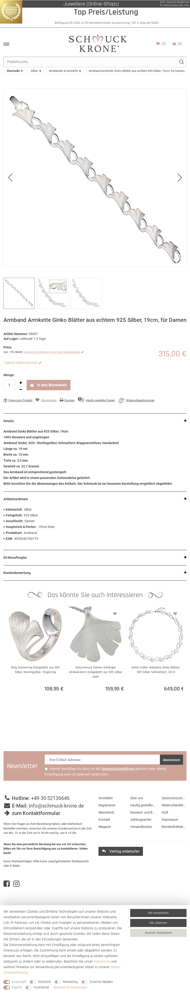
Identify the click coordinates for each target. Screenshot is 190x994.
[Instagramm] (16, 883)
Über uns (136, 798)
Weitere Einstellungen (70, 987)
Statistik (44, 981)
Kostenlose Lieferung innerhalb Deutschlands (52, 352)
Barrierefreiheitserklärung (174, 827)
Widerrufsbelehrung (174, 805)
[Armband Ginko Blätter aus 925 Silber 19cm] (95, 177)
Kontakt (104, 819)
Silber (34, 71)
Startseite (13, 71)
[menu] (6, 44)
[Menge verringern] (20, 390)
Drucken (69, 400)
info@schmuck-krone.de (56, 806)
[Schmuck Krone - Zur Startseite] (97, 42)
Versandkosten (141, 827)
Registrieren (107, 805)
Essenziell (19, 981)
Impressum (170, 819)
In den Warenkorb (51, 385)
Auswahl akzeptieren (158, 933)
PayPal (17, 987)
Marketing (70, 981)
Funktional (41, 987)
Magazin (104, 827)
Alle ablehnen (158, 923)
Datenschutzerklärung (174, 798)
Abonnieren (171, 760)
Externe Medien (101, 981)
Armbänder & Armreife (63, 71)
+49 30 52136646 (50, 798)
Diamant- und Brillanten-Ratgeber (142, 812)
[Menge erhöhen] (20, 383)
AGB (165, 812)
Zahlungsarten (140, 819)
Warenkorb (180, 43)
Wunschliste (164, 43)
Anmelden (105, 798)
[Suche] (181, 62)
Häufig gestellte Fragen (142, 805)
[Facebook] (6, 883)
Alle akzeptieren (158, 913)
